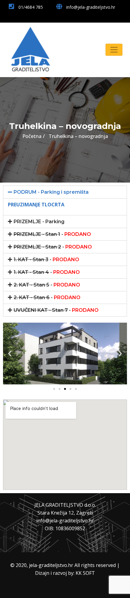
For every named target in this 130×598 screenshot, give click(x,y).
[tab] (65, 192)
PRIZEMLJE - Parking (39, 221)
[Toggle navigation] (114, 50)
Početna (31, 136)
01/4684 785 (30, 7)
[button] (54, 389)
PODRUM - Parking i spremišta (51, 192)
